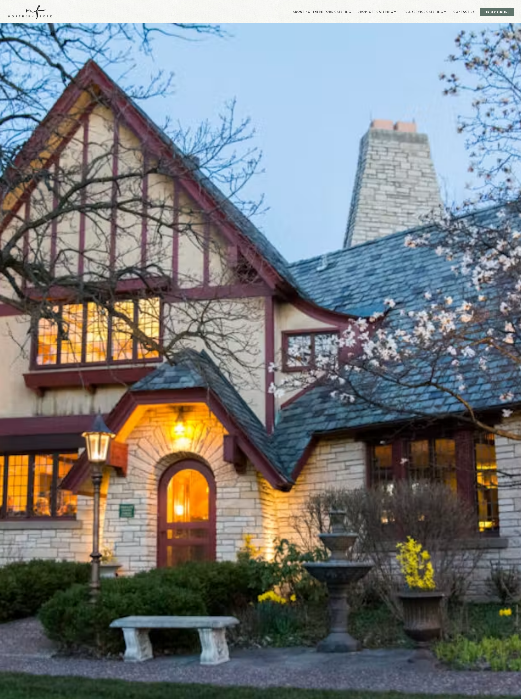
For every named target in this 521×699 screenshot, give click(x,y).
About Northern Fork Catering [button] (322, 12)
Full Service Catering (426, 11)
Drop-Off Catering (378, 11)
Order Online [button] (497, 12)
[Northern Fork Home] (30, 11)
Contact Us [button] (464, 12)
